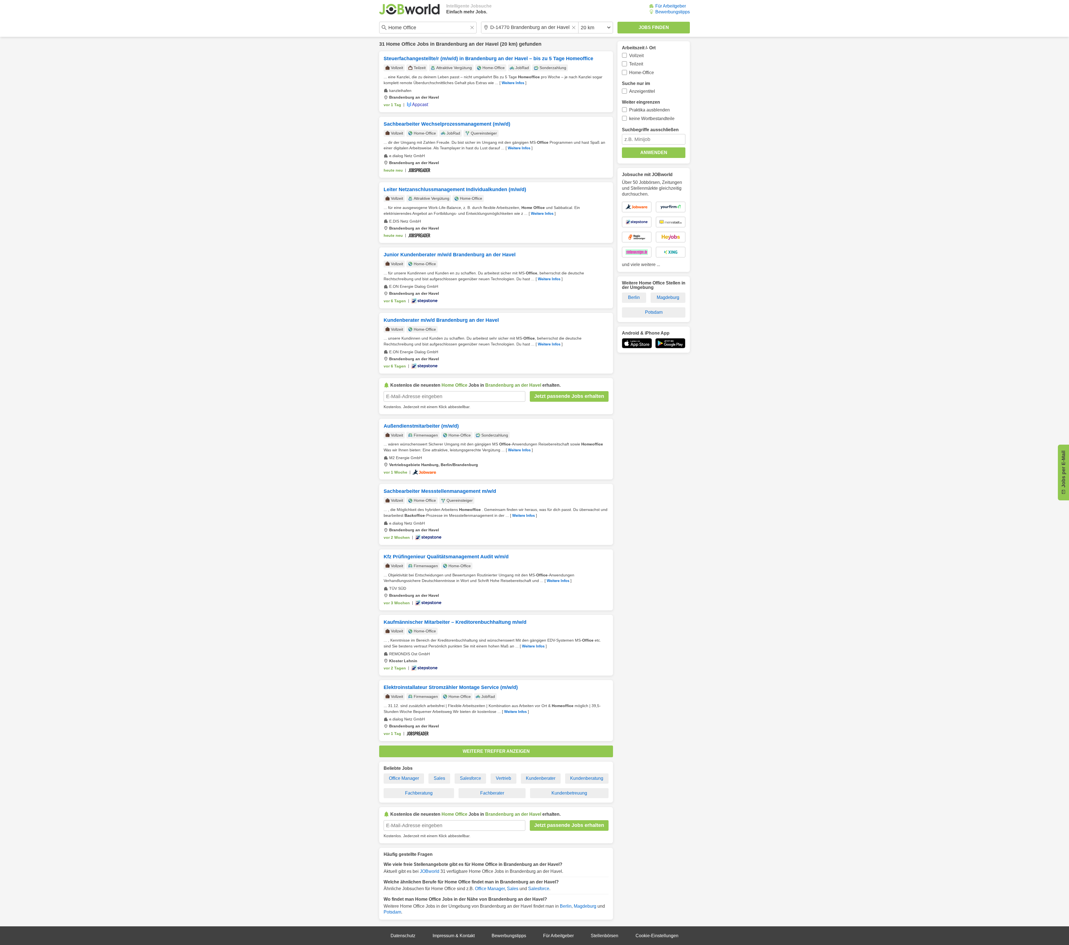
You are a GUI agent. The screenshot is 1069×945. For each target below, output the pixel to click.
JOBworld (429, 871)
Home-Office (641, 72)
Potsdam (392, 912)
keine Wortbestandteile (652, 118)
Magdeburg (585, 906)
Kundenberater (540, 778)
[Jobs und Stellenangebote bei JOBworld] (409, 9)
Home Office (401, 44)
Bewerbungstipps (672, 11)
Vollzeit (636, 55)
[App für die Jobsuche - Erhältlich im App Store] (637, 343)
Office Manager (404, 778)
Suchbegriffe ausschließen (650, 129)
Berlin (566, 906)
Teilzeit (636, 64)
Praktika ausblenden (649, 110)
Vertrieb (503, 778)
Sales (439, 778)
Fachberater (492, 793)
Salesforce (470, 778)
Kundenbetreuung (569, 793)
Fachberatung (419, 793)
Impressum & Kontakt (454, 935)
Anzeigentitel (642, 91)
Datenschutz (403, 935)
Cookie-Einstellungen (657, 935)
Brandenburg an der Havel (467, 44)
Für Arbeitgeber (670, 6)
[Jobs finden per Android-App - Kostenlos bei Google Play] (670, 343)
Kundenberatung (586, 778)
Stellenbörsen (604, 935)
